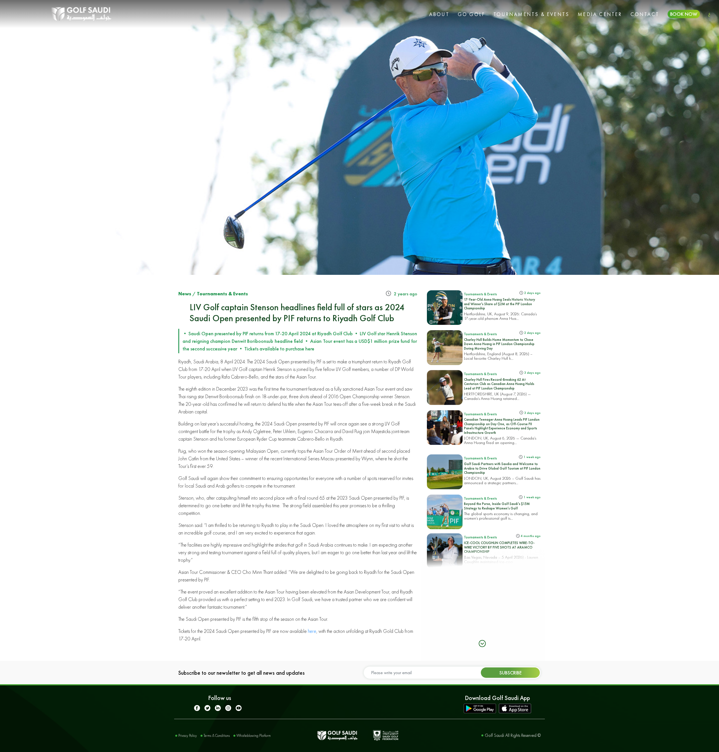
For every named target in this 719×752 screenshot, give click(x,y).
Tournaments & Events (531, 14)
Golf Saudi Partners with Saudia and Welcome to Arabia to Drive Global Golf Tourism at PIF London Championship (502, 468)
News (184, 294)
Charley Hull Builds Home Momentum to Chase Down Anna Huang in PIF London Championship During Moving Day (499, 344)
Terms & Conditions (217, 735)
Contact (645, 14)
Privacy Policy (187, 735)
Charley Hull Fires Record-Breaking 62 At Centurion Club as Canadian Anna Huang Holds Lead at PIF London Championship (499, 384)
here (312, 631)
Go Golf (471, 14)
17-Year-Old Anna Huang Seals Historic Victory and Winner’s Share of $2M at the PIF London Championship (499, 304)
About (439, 14)
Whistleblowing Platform (253, 735)
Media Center (600, 14)
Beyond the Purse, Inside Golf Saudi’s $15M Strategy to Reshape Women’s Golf (497, 506)
